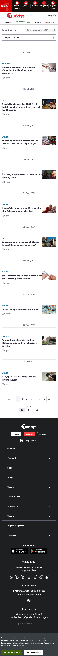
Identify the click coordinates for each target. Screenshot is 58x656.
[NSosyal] (47, 577)
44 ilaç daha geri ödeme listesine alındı (20, 309)
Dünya (10, 477)
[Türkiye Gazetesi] (16, 17)
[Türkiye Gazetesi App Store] (19, 551)
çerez (46, 638)
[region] (29, 644)
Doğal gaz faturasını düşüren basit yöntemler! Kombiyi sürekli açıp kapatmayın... (18, 70)
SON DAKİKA (8, 22)
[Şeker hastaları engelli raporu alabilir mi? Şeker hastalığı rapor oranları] (49, 275)
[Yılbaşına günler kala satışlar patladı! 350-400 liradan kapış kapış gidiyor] (49, 140)
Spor (9, 468)
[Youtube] (29, 577)
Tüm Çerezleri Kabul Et (12, 652)
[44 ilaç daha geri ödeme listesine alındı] (49, 309)
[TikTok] (41, 577)
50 (37, 410)
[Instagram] (35, 577)
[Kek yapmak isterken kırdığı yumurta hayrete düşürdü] (49, 376)
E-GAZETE (16, 434)
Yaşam (10, 487)
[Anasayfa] (29, 426)
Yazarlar (11, 516)
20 (29, 410)
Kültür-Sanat (13, 497)
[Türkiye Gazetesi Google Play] (38, 551)
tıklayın (35, 594)
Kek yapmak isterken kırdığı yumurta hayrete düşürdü (19, 378)
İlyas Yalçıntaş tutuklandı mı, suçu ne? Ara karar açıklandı (22, 176)
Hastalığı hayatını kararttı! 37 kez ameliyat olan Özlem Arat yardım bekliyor (22, 209)
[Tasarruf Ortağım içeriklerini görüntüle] (23, 22)
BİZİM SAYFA (49, 22)
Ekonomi (11, 458)
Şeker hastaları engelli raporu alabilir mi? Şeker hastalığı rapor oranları (22, 277)
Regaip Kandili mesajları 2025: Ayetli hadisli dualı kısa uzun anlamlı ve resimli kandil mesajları (21, 107)
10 (22, 410)
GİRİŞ (49, 16)
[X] (11, 577)
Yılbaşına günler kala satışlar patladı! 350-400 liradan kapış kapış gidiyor (20, 142)
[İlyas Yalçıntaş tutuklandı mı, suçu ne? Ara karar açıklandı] (49, 174)
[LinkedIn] (23, 577)
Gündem (11, 448)
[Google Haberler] (29, 440)
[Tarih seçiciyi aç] (53, 30)
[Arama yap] (54, 37)
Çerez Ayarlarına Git (33, 652)
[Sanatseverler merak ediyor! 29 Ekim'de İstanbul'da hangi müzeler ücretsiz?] (49, 242)
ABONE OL (29, 434)
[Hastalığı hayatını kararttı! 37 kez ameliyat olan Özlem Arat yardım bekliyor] (49, 208)
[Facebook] (17, 577)
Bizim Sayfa (12, 506)
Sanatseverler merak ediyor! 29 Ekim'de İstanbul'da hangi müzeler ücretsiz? (20, 243)
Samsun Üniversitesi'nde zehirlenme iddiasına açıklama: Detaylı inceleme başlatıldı (19, 343)
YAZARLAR (37, 22)
